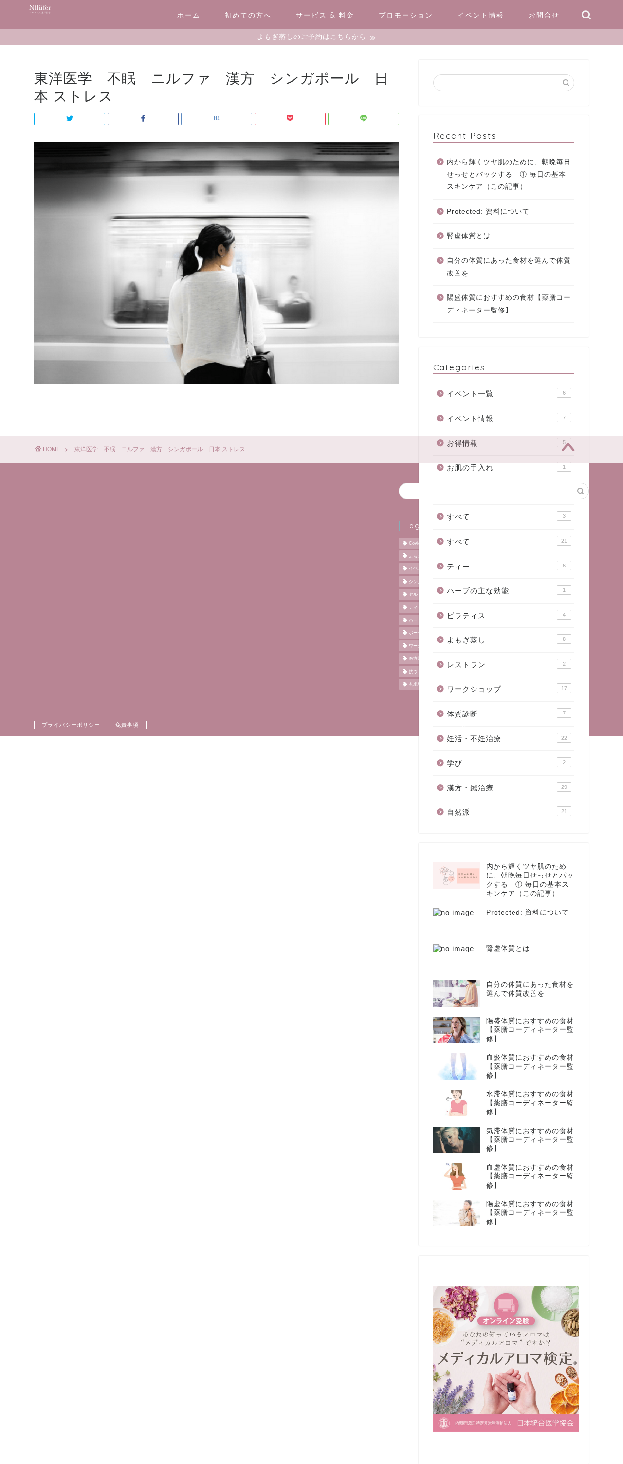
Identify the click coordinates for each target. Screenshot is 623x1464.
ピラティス (506, 615)
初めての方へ (248, 15)
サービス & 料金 (325, 15)
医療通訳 (417, 659)
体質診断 (506, 714)
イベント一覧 (506, 393)
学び (506, 763)
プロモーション (406, 15)
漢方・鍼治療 (507, 788)
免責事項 (127, 725)
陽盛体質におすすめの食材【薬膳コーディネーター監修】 (509, 304)
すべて (506, 516)
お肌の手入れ (506, 467)
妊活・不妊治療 (507, 738)
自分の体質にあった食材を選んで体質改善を (509, 267)
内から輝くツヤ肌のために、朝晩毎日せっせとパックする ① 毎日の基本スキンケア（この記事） (509, 174)
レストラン (506, 664)
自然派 (507, 812)
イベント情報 (481, 15)
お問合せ (544, 15)
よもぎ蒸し (506, 640)
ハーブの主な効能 (506, 590)
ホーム (189, 15)
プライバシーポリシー (71, 725)
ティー (506, 566)
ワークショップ (507, 689)
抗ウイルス (420, 671)
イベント (417, 569)
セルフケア (420, 594)
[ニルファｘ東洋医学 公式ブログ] (40, 13)
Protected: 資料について (488, 211)
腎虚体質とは (469, 235)
